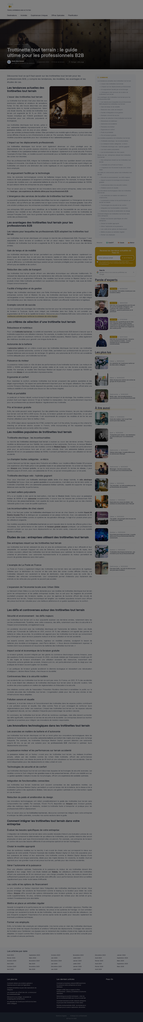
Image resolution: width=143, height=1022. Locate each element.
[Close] (109, 505)
